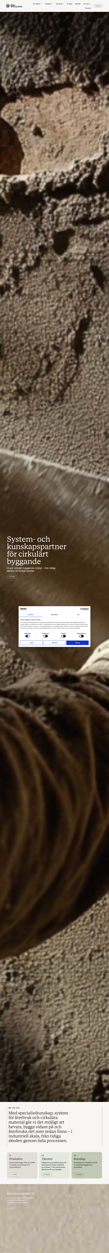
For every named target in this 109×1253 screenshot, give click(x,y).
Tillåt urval (54, 642)
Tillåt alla (77, 642)
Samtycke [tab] (30, 614)
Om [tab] (78, 614)
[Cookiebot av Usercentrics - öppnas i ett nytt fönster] (82, 609)
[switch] (45, 636)
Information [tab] (54, 614)
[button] (37, 4)
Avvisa (31, 642)
